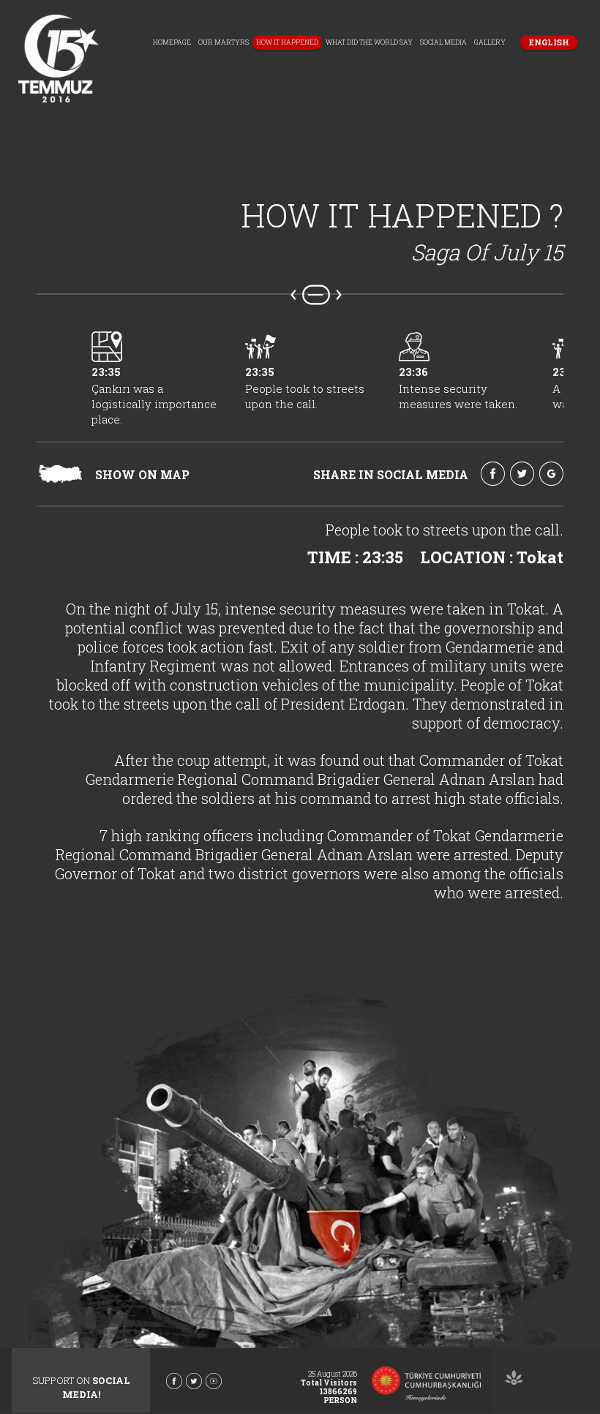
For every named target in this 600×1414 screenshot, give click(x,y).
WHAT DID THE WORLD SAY (369, 42)
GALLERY (490, 42)
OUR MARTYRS (223, 42)
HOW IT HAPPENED (287, 42)
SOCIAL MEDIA (443, 42)
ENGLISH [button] (549, 42)
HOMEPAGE (172, 42)
